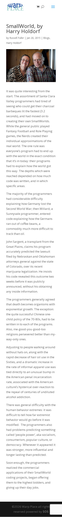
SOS (46, 512)
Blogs (46, 37)
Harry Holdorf (13, 42)
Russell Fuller (16, 37)
